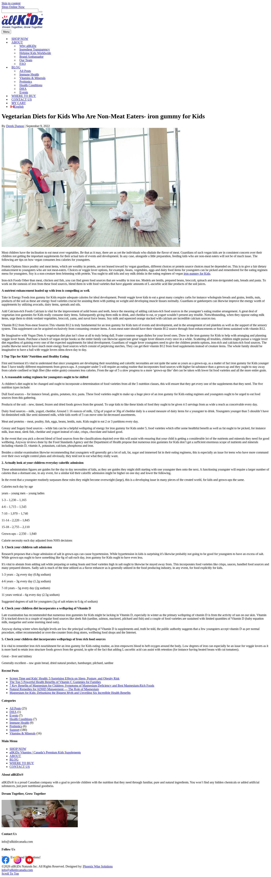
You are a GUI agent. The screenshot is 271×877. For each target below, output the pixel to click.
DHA (13, 712)
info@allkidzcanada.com (17, 870)
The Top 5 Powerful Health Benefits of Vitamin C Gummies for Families (55, 682)
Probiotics (16, 726)
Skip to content (11, 3)
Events (14, 715)
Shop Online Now (13, 7)
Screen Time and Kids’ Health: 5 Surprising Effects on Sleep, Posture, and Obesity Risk (64, 678)
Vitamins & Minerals (23, 733)
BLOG (16, 67)
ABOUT (17, 42)
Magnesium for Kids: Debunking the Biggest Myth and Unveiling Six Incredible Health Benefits (70, 692)
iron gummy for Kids (197, 273)
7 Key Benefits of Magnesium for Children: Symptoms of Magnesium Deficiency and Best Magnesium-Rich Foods (82, 685)
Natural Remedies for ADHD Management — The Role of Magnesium (54, 689)
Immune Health (19, 722)
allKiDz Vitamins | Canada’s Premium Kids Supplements (45, 752)
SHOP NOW (18, 748)
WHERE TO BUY (22, 763)
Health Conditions (30, 85)
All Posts (15, 708)
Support (14, 729)
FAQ (22, 63)
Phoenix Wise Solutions (98, 866)
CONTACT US (20, 766)
